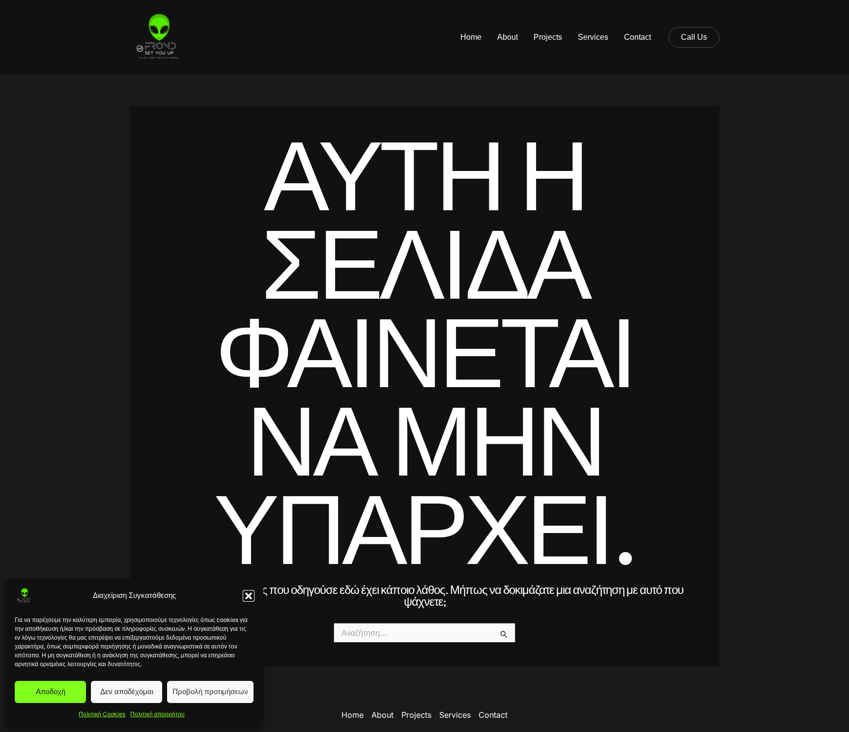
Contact (637, 37)
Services (593, 37)
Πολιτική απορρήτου (157, 714)
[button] (249, 596)
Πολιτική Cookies (102, 714)
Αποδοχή (50, 691)
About (507, 37)
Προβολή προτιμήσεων (210, 691)
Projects (548, 37)
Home (470, 37)
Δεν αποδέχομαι (126, 691)
